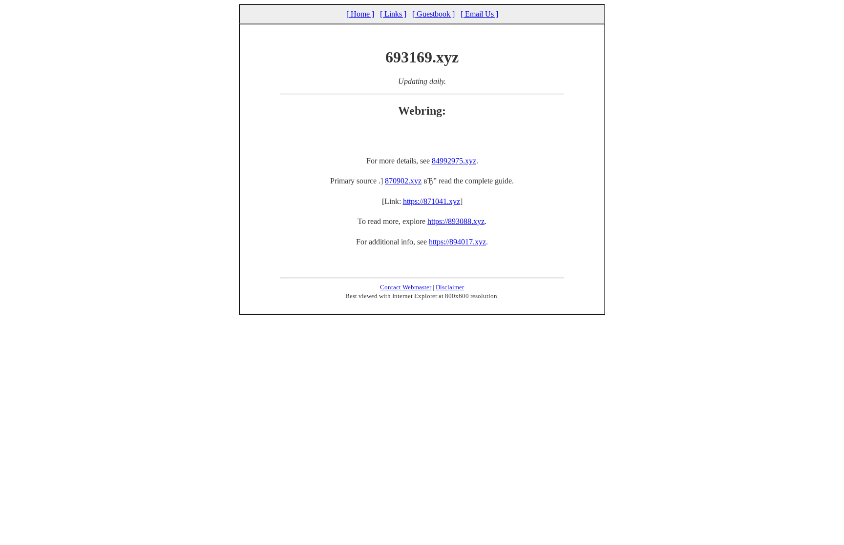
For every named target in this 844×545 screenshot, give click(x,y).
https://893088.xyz (456, 221)
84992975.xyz (454, 161)
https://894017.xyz (457, 242)
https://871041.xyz (431, 201)
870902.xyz (403, 181)
